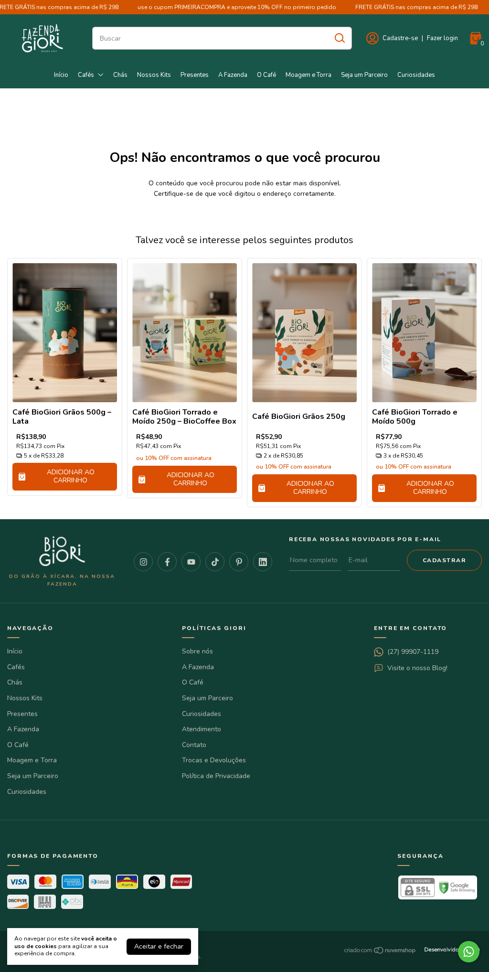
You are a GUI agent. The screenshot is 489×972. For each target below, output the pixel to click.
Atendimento (201, 729)
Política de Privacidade (216, 775)
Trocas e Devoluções (214, 760)
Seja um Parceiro (364, 75)
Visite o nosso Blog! (417, 668)
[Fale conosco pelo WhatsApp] (468, 951)
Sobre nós (197, 651)
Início (61, 75)
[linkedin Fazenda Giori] (262, 561)
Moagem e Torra (308, 75)
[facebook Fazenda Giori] (167, 561)
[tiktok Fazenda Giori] (214, 561)
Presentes (195, 75)
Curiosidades (416, 75)
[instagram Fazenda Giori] (143, 561)
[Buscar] (339, 38)
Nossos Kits (154, 75)
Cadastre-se (400, 38)
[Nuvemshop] (380, 952)
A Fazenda (232, 75)
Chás (120, 75)
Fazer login (442, 38)
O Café (266, 75)
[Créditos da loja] (449, 950)
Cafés (86, 75)
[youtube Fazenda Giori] (191, 561)
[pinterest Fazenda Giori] (238, 561)
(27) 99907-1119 (412, 651)
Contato (194, 744)
